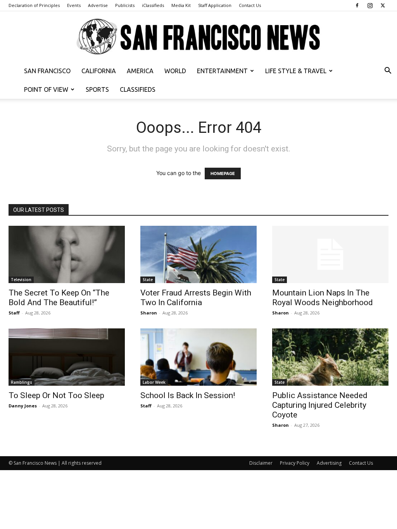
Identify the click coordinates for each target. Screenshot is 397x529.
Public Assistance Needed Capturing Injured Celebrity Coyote (320, 405)
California (98, 70)
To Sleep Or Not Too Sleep (56, 395)
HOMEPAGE (223, 173)
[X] (382, 5)
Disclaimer (261, 463)
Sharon (148, 313)
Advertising (329, 463)
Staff (14, 313)
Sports (97, 89)
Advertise (98, 5)
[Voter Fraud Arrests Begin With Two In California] (198, 254)
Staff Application (214, 5)
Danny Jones (23, 406)
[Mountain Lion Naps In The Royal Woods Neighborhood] (330, 254)
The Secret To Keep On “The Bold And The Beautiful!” (59, 297)
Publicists (125, 5)
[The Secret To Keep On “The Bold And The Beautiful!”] (67, 254)
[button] (387, 71)
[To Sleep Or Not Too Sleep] (67, 357)
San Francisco (47, 70)
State (148, 279)
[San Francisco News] (198, 37)
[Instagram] (370, 5)
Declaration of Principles (34, 5)
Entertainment (222, 70)
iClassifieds (153, 5)
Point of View (46, 89)
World (175, 70)
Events (74, 5)
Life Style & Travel (295, 70)
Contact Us (250, 5)
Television (21, 279)
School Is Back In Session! (187, 395)
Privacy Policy (294, 463)
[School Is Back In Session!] (198, 357)
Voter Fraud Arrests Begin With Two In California (195, 297)
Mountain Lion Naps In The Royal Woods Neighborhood (322, 297)
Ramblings (21, 382)
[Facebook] (357, 5)
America (140, 70)
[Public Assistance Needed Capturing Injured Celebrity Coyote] (330, 357)
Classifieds (137, 89)
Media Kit (181, 5)
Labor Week (154, 382)
